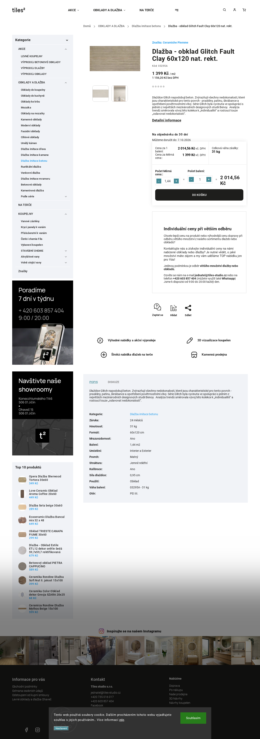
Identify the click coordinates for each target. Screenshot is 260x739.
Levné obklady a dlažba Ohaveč (31, 699)
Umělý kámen (29, 143)
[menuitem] (77, 10)
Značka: (170, 42)
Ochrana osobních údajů (27, 690)
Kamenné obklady (31, 119)
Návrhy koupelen (179, 702)
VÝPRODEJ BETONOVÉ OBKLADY (41, 62)
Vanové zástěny (30, 221)
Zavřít (233, 322)
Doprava (174, 685)
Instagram (38, 730)
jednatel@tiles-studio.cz (106, 692)
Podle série (27, 196)
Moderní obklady (30, 125)
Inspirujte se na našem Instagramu (134, 631)
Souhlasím (193, 718)
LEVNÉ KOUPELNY (31, 56)
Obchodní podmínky (24, 686)
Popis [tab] (93, 382)
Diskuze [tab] (113, 382)
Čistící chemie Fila (31, 238)
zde (121, 720)
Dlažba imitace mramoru (35, 178)
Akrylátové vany (30, 256)
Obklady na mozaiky (32, 113)
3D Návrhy (175, 698)
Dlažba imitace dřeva (33, 149)
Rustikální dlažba (31, 166)
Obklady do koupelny (33, 89)
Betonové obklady (31, 184)
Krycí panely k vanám (33, 227)
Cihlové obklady (30, 137)
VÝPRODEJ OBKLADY (34, 73)
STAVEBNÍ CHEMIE (32, 250)
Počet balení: (196, 171)
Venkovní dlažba (30, 172)
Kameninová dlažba (32, 190)
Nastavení (61, 728)
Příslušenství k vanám (34, 233)
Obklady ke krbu (30, 101)
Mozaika (26, 107)
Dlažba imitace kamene (35, 154)
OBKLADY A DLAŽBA (31, 82)
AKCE (21, 48)
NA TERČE (25, 204)
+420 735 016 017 (102, 697)
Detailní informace (166, 120)
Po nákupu (176, 690)
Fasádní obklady (30, 131)
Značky (23, 271)
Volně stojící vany (31, 262)
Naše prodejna (178, 694)
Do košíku (199, 194)
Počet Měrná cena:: (163, 172)
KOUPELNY (25, 213)
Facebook (97, 705)
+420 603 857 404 (102, 701)
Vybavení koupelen (32, 244)
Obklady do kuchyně (32, 95)
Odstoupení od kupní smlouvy (30, 695)
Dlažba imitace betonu (34, 160)
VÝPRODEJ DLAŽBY (33, 68)
